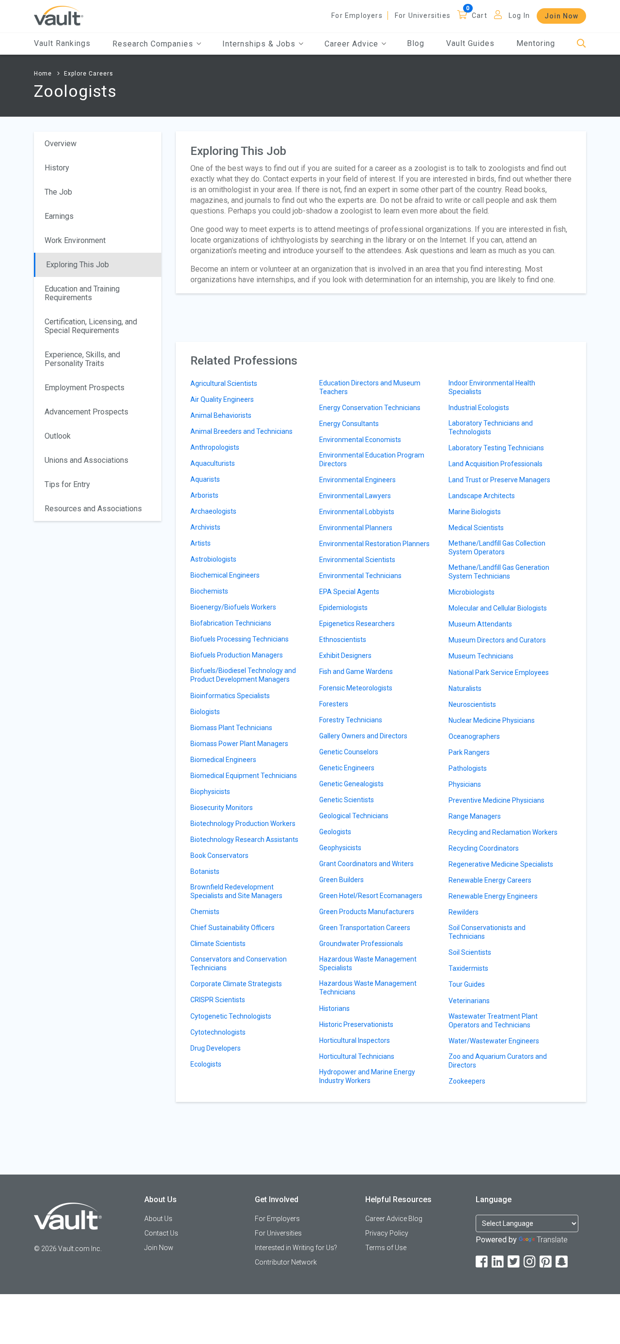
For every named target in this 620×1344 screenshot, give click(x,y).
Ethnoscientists (342, 639)
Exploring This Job (77, 264)
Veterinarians (469, 1001)
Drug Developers (215, 1048)
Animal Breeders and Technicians (241, 431)
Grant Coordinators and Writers (366, 864)
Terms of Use (385, 1248)
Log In (519, 15)
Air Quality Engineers (222, 399)
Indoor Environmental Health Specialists (492, 387)
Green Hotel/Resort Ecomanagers (370, 896)
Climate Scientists (218, 943)
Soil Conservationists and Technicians (487, 932)
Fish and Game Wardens (356, 671)
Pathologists (468, 768)
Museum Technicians (481, 656)
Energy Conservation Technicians (369, 408)
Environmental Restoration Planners (374, 544)
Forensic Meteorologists (355, 688)
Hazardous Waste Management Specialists (368, 963)
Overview (61, 143)
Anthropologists (214, 447)
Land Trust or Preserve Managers (499, 480)
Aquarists (205, 479)
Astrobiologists (213, 559)
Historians (334, 1008)
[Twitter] (514, 1261)
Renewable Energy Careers (490, 880)
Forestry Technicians (350, 720)
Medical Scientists (476, 528)
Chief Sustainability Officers (232, 928)
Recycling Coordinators (484, 848)
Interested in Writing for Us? (296, 1248)
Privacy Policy (386, 1233)
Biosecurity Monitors (221, 807)
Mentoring (535, 43)
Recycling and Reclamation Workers (503, 832)
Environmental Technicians (360, 576)
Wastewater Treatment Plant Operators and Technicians (493, 1020)
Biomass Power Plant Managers (239, 744)
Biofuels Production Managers (236, 655)
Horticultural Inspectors (354, 1040)
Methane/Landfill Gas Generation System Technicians (499, 572)
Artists (200, 543)
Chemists (204, 912)
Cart (479, 15)
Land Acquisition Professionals (495, 464)
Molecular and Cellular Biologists (498, 608)
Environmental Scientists (357, 560)
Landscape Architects (482, 496)
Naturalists (465, 688)
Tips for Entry (67, 484)
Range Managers (475, 816)
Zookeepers (467, 1081)
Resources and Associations (93, 508)
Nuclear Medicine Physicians (492, 720)
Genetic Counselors (348, 752)
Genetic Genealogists (351, 784)
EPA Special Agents (349, 592)
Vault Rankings (62, 43)
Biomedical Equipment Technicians (243, 775)
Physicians (465, 784)
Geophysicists (340, 848)
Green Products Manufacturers (366, 912)
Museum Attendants (480, 624)
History (57, 167)
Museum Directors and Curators (497, 640)
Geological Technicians (353, 816)
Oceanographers (474, 736)
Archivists (205, 527)
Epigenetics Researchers (357, 623)
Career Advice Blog (393, 1218)
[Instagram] (530, 1261)
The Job (58, 192)
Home (43, 73)
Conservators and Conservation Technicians (238, 963)
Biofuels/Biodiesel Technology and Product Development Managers (243, 675)
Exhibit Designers (345, 655)
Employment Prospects (84, 387)
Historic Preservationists (356, 1024)
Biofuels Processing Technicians (239, 639)
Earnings (59, 216)
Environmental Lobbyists (356, 512)
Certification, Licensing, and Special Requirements (91, 326)
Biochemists (209, 591)
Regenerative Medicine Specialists (501, 864)
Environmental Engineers (357, 480)
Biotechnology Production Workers (242, 823)
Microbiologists (472, 592)
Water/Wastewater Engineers (494, 1041)
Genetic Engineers (346, 768)
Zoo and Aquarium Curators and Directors (498, 1061)
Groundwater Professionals (361, 943)
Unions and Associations (86, 460)
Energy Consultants (349, 424)
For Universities (422, 15)
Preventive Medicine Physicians (496, 800)
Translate (552, 1239)
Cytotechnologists (218, 1032)
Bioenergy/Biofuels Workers (233, 607)
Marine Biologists (475, 512)
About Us (158, 1218)
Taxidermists (468, 968)
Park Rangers (469, 752)
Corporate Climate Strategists (236, 984)
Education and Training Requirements (82, 293)
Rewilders (464, 912)
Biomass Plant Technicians (231, 728)
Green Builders (341, 880)
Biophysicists (210, 791)
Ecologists (205, 1064)
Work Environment (75, 240)
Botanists (204, 871)
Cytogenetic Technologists (230, 1016)
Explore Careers (88, 73)
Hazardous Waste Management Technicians (368, 987)
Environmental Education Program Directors (371, 459)
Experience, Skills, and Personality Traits (82, 359)
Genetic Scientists (346, 800)
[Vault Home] (58, 15)
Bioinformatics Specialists (230, 696)
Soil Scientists (470, 952)
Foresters (333, 704)
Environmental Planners (355, 528)
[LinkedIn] (498, 1261)
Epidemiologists (343, 607)
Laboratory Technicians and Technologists (491, 427)
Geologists (335, 832)
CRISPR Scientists (217, 1000)
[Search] (581, 43)
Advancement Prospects (86, 411)
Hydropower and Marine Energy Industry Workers (367, 1076)
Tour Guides (467, 984)
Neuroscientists (472, 704)
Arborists (204, 495)
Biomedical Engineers (223, 760)
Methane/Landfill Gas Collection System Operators (497, 547)
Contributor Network (286, 1262)
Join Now (561, 16)
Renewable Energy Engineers (493, 896)
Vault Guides (470, 43)
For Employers (357, 15)
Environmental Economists (360, 439)
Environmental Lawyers (355, 496)
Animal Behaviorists (220, 415)
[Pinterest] (546, 1261)
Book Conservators (219, 855)
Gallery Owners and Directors (363, 736)
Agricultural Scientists (223, 383)
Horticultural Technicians (356, 1056)
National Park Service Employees (499, 672)
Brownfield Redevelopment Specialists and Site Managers (236, 891)
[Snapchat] (562, 1261)
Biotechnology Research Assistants (244, 839)
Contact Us (161, 1233)
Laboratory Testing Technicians (496, 448)
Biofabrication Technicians (230, 623)
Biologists (205, 712)
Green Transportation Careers (364, 928)
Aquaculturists (212, 463)
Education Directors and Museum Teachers (369, 387)
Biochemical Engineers (225, 575)
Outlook (58, 436)
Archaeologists (213, 511)
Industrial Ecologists (479, 408)
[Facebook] (482, 1261)
